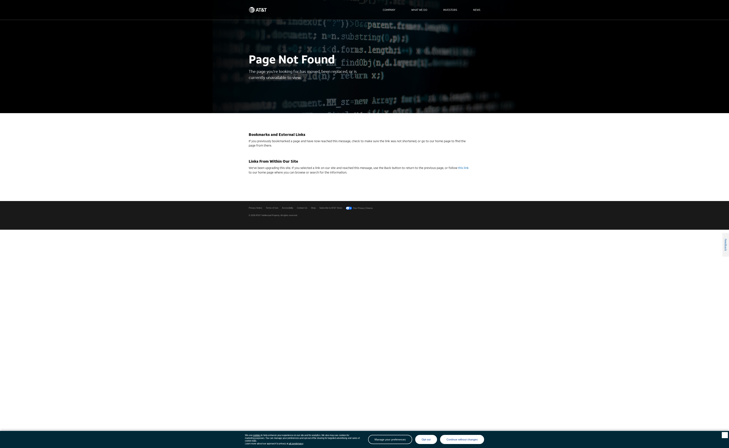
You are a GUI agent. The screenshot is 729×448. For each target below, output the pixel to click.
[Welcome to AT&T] (258, 9)
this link (463, 168)
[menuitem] (389, 10)
